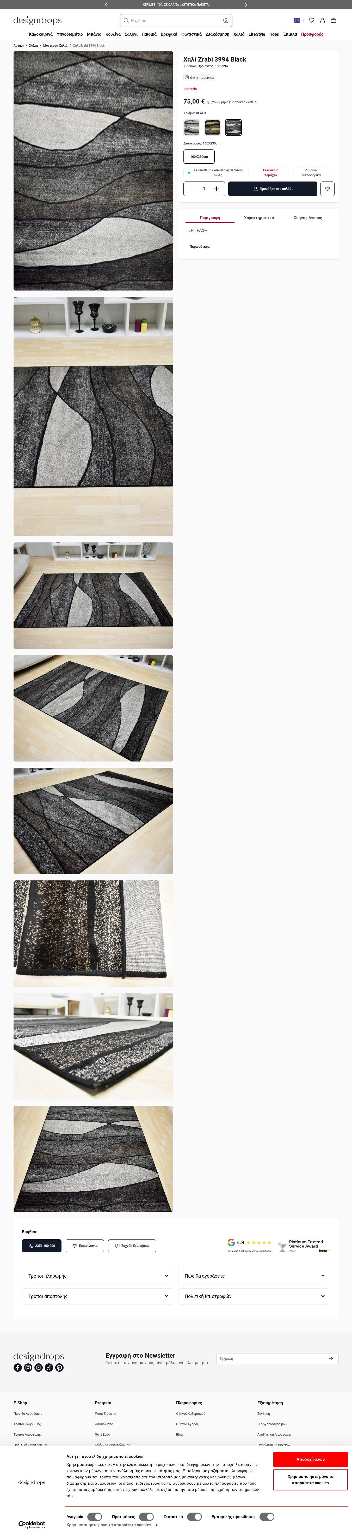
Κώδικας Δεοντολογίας (112, 1445)
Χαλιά (33, 45)
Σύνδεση (263, 1414)
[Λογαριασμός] (322, 20)
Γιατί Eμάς (102, 1434)
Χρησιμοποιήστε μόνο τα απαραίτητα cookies (108, 1524)
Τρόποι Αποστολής (28, 1434)
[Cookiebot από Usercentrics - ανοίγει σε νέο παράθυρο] (31, 1525)
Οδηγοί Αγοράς (187, 1424)
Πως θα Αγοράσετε (28, 1414)
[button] (126, 20)
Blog (179, 1434)
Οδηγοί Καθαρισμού (190, 1414)
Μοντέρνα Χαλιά (55, 45)
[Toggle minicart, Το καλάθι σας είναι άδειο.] (333, 20)
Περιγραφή (210, 217)
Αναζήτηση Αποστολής (274, 1434)
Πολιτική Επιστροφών (30, 1445)
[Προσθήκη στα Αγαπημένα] (327, 189)
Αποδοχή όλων (311, 1459)
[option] (191, 127)
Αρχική (19, 45)
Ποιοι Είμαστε (105, 1414)
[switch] (146, 1517)
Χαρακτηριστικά (259, 217)
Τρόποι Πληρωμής (27, 1424)
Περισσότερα (199, 247)
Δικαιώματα (104, 1424)
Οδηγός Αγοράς (308, 217)
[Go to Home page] (38, 20)
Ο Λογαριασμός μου (272, 1424)
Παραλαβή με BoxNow (273, 1445)
